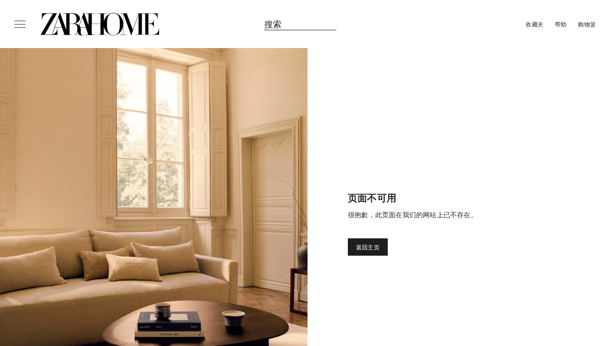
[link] (100, 24)
